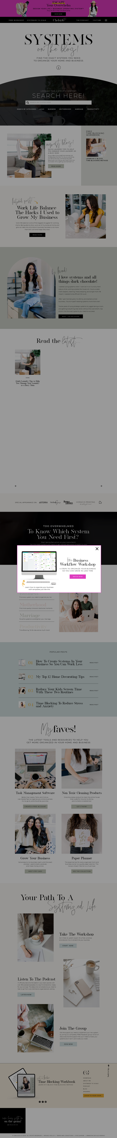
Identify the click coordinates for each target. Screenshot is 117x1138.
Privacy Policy (49, 1135)
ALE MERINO (100, 1135)
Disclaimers (79, 1135)
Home (28, 377)
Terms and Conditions (65, 1135)
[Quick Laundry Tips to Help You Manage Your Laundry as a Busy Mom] (27, 362)
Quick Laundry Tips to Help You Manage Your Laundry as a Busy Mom (62, 151)
